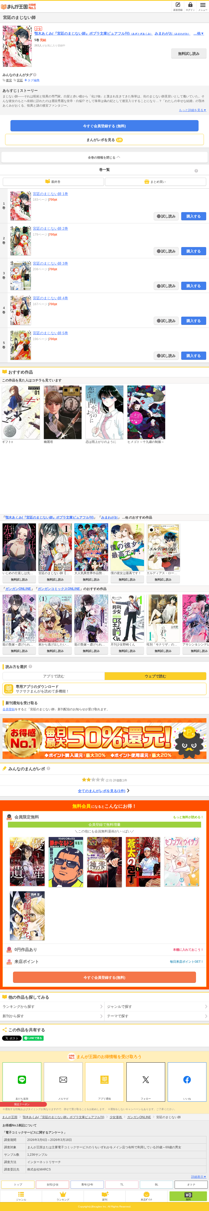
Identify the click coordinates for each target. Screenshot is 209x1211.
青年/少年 (87, 1184)
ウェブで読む (155, 676)
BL (156, 1184)
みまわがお (172, 33)
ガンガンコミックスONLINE (59, 589)
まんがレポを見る (104, 140)
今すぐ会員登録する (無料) (104, 126)
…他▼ (198, 33)
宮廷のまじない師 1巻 (50, 194)
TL (122, 1184)
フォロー (146, 1098)
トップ (18, 1184)
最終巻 (55, 182)
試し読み (168, 216)
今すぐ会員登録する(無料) (104, 977)
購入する (194, 216)
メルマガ (63, 1098)
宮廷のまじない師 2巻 (50, 228)
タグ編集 (34, 80)
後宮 (9, 80)
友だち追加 (22, 1099)
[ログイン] (190, 4)
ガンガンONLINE (18, 589)
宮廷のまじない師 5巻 (50, 333)
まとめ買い (158, 182)
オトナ (191, 1184)
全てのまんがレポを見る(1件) (101, 791)
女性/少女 (53, 1184)
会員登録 (9, 709)
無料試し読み (189, 53)
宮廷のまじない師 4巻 (50, 298)
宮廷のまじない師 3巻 (50, 263)
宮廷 (20, 80)
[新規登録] (177, 4)
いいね (187, 1098)
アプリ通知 (104, 1098)
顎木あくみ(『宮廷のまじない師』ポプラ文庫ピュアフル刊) (93, 33)
